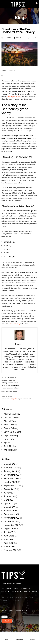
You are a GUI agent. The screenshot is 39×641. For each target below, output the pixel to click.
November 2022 (11, 517)
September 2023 (12, 485)
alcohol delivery (14, 324)
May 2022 (8, 539)
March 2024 (9, 463)
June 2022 (9, 535)
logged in (14, 399)
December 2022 (11, 514)
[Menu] (2, 4)
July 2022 (8, 532)
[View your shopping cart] (35, 4)
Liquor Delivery (11, 435)
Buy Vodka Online (12, 431)
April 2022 (9, 542)
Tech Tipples (10, 446)
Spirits (7, 442)
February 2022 (11, 549)
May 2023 (8, 499)
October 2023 (10, 481)
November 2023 (11, 478)
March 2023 (9, 506)
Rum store (9, 438)
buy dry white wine (14, 96)
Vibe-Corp (21, 631)
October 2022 (10, 521)
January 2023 (10, 510)
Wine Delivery (10, 449)
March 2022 (9, 546)
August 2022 (10, 528)
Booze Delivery (11, 428)
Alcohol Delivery (12, 417)
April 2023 (9, 503)
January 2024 (10, 471)
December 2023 (11, 474)
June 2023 (9, 496)
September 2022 (12, 524)
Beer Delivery (10, 424)
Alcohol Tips (10, 421)
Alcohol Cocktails (12, 413)
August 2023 (10, 489)
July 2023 (8, 492)
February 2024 (11, 467)
